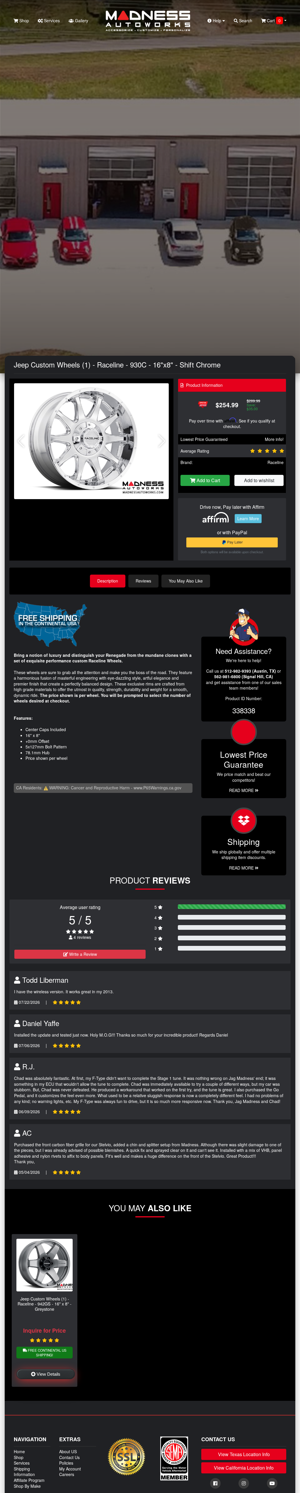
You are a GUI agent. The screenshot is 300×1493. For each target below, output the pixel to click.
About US (68, 1451)
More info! (274, 439)
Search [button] (245, 20)
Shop (23, 20)
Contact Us (69, 1457)
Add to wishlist (259, 480)
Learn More (248, 518)
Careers (66, 1474)
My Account (70, 1469)
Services (51, 20)
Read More (242, 790)
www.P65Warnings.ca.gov (157, 788)
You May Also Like (186, 581)
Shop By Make (27, 1486)
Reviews (143, 581)
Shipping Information (24, 1471)
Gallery (81, 20)
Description (107, 581)
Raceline (275, 462)
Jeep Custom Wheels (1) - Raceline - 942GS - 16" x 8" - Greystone (44, 1304)
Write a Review (82, 954)
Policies (66, 1463)
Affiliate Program (29, 1480)
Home (19, 1451)
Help (217, 20)
